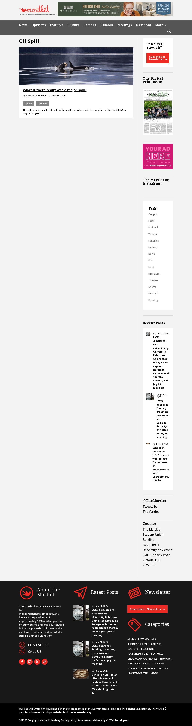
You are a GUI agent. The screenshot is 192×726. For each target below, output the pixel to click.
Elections (147, 649)
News (23, 25)
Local (151, 220)
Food (151, 267)
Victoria (152, 234)
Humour (106, 25)
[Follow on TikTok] (45, 662)
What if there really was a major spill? (54, 90)
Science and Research (141, 668)
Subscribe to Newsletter (157, 58)
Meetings (125, 25)
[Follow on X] (37, 662)
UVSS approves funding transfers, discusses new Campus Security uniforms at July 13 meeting (103, 655)
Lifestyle (153, 293)
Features (56, 25)
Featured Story (137, 653)
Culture (74, 25)
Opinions (39, 25)
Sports (152, 287)
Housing (153, 300)
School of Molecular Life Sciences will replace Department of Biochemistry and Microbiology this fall (104, 683)
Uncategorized (137, 673)
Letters (152, 247)
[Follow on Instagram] (30, 662)
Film (150, 260)
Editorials (153, 240)
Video (154, 673)
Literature (154, 273)
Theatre (153, 280)
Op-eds (28, 103)
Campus (90, 25)
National (153, 227)
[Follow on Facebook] (22, 662)
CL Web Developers (117, 720)
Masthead (143, 25)
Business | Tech (137, 644)
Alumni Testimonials (141, 639)
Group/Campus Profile (142, 658)
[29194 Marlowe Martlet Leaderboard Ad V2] (115, 15)
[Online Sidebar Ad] (158, 168)
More (159, 25)
